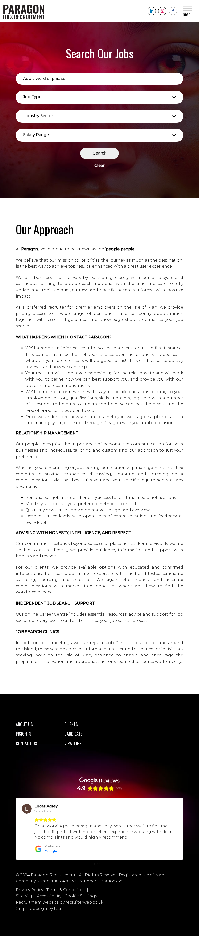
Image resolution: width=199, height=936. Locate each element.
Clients (71, 724)
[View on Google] (27, 809)
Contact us (26, 743)
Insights (23, 733)
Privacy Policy (29, 890)
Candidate (73, 733)
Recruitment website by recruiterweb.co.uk (59, 902)
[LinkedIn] (152, 11)
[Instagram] (162, 11)
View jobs (73, 743)
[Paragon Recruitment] (22, 11)
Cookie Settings (81, 896)
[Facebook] (173, 11)
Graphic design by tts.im (40, 908)
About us (24, 724)
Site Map (25, 896)
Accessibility (49, 896)
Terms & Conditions (66, 890)
